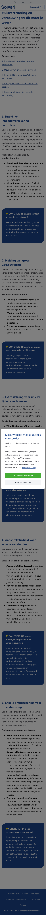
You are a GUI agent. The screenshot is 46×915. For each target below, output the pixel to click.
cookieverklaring (29, 467)
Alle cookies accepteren (23, 475)
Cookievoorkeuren (23, 482)
